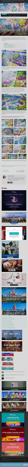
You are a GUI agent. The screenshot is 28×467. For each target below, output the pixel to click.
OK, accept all (14, 233)
